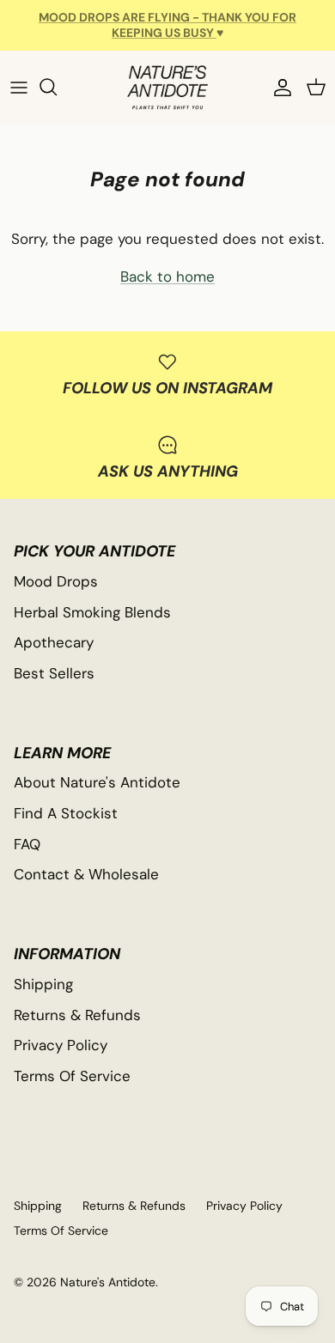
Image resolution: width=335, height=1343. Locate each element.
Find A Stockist (66, 813)
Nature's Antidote (107, 1282)
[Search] (57, 87)
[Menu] (19, 87)
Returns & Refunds (77, 1015)
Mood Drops (56, 581)
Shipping (43, 984)
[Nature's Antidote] (167, 87)
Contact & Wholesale (86, 874)
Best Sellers (54, 673)
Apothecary (54, 642)
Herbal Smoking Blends (92, 612)
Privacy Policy (60, 1045)
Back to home (167, 276)
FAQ (27, 844)
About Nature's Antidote (97, 782)
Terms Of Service (72, 1075)
